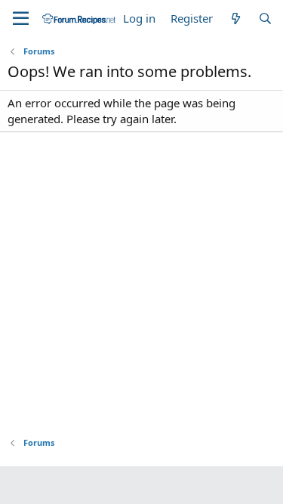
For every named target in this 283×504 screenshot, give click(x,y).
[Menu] (20, 19)
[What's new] (235, 18)
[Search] (265, 18)
